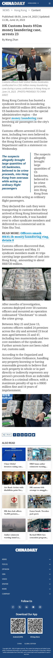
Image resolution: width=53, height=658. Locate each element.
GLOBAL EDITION (30, 644)
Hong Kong (20, 10)
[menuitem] (32, 3)
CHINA (19, 644)
